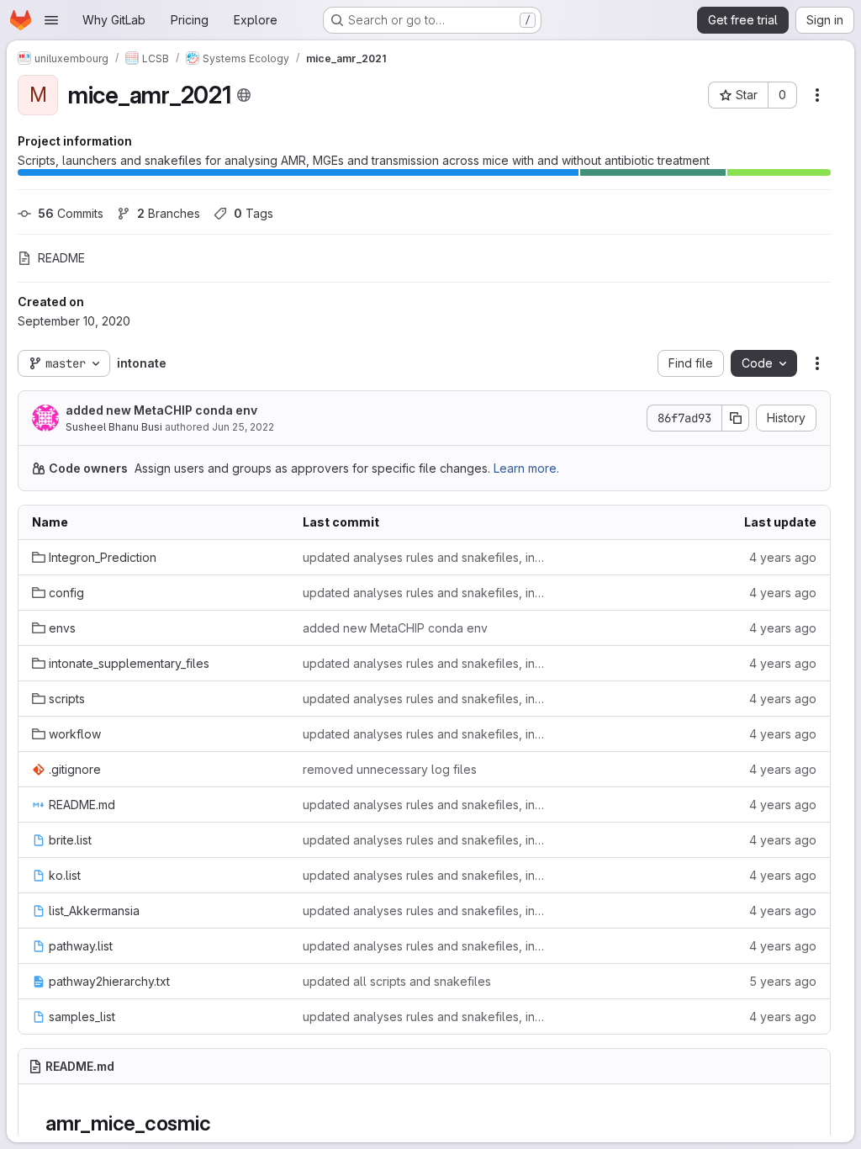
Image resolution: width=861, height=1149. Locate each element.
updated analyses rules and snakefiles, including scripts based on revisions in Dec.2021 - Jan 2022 (425, 557)
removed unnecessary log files (390, 769)
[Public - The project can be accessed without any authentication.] (244, 95)
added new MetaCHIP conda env (161, 410)
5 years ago (782, 981)
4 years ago (782, 557)
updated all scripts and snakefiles (397, 981)
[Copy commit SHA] (735, 418)
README (61, 258)
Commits (70, 213)
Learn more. (526, 468)
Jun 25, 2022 (243, 427)
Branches (168, 213)
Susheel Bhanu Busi (114, 427)
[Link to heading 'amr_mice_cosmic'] (221, 1123)
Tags (253, 213)
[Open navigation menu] (51, 20)
